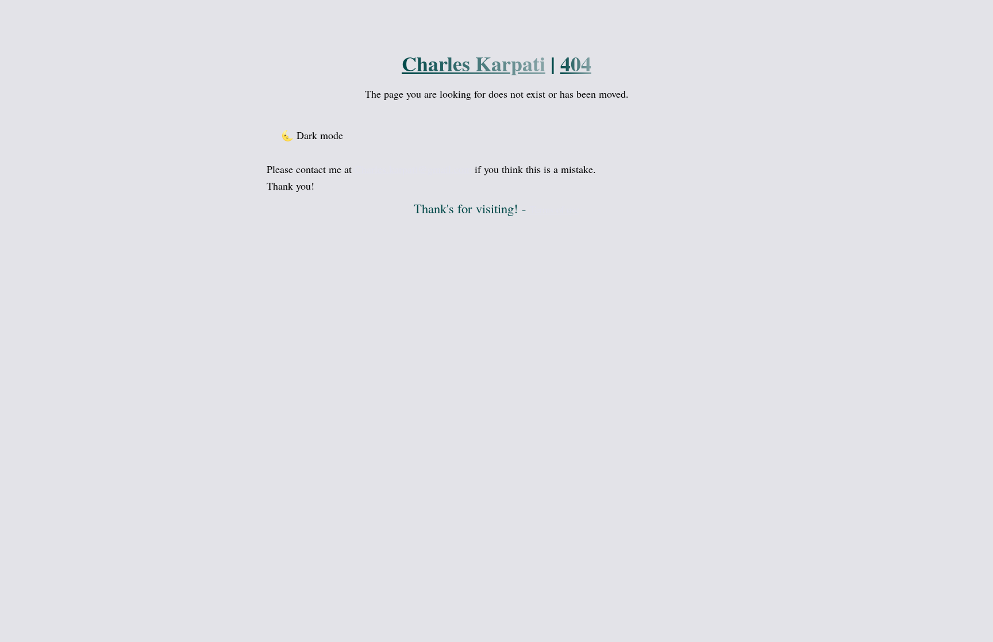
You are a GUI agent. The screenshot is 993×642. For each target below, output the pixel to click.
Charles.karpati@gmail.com (413, 169)
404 (575, 63)
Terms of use (554, 209)
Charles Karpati (473, 63)
